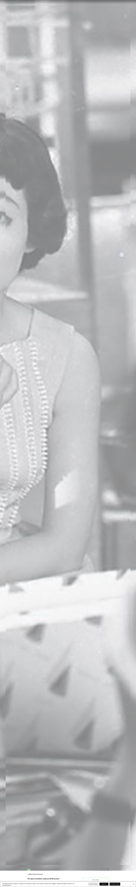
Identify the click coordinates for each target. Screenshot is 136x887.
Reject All (104, 884)
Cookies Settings (93, 884)
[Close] (133, 884)
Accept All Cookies (114, 884)
